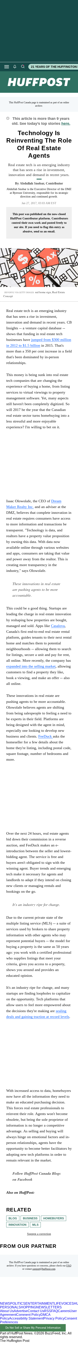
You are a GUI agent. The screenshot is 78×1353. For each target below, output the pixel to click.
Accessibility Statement (26, 1318)
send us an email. (44, 231)
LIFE (57, 1303)
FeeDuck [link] (45, 736)
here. (65, 123)
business (30, 1218)
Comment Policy (28, 1314)
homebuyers (53, 1218)
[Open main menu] (6, 66)
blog (13, 1218)
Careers (64, 1311)
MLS (35, 1224)
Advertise (21, 1311)
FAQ (68, 1265)
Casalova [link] (58, 626)
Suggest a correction (39, 1233)
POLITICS (17, 1303)
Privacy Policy (53, 1318)
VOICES (67, 1303)
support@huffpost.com (43, 1268)
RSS (47, 1311)
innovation (17, 1224)
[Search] (22, 66)
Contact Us (36, 1311)
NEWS (5, 1303)
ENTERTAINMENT (39, 1303)
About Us (7, 1311)
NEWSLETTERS (49, 1307)
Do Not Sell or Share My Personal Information (33, 1327)
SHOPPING (27, 1307)
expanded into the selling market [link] (31, 666)
